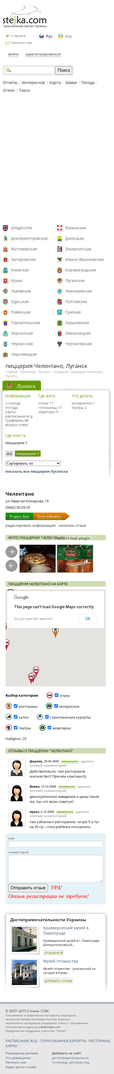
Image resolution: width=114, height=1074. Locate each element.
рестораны (28, 706)
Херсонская (22, 333)
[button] (6, 645)
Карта (55, 82)
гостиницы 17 (50, 407)
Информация (17, 395)
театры (25, 728)
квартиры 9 (48, 411)
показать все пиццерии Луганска (36, 471)
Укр (68, 36)
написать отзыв (72, 525)
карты (10, 411)
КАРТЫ (11, 1045)
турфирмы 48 (16, 420)
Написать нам (21, 42)
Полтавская (76, 301)
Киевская (20, 270)
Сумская (73, 312)
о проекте (18, 36)
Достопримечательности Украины (48, 919)
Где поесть (15, 435)
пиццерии (60, 372)
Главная (11, 372)
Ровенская (21, 312)
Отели (9, 90)
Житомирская (24, 248)
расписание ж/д (18, 416)
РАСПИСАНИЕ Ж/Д (21, 1040)
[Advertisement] (57, 160)
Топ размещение (18, 1058)
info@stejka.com (50, 1027)
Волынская (75, 227)
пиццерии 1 (16, 442)
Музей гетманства (60, 961)
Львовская (21, 291)
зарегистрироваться (43, 54)
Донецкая (74, 238)
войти (13, 54)
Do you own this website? (33, 618)
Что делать (82, 395)
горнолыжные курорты (70, 717)
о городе (12, 403)
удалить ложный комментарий (62, 763)
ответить (69, 761)
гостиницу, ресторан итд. (71, 1062)
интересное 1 (83, 403)
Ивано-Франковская (84, 259)
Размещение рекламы (22, 1053)
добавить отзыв (58, 980)
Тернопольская (25, 322)
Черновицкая (24, 354)
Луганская (75, 280)
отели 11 (45, 403)
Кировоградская (80, 270)
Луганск (44, 372)
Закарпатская (78, 248)
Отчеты (10, 82)
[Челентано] (37, 558)
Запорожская (23, 259)
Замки (71, 82)
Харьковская (77, 322)
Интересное (33, 82)
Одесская (20, 301)
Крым (16, 280)
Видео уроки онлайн (21, 1067)
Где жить (46, 395)
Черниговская (78, 343)
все (9, 453)
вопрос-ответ (16, 424)
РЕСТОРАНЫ (99, 1040)
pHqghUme (21, 227)
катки (23, 717)
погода (11, 407)
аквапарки (62, 728)
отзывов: (54, 952)
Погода (88, 82)
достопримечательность (70, 1058)
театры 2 (79, 407)
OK (87, 619)
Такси (24, 90)
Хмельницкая (78, 333)
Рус (49, 36)
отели (65, 695)
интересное (69, 706)
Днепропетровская (29, 238)
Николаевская (78, 291)
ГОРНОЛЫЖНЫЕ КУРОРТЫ (63, 1040)
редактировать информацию (31, 525)
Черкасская (22, 343)
